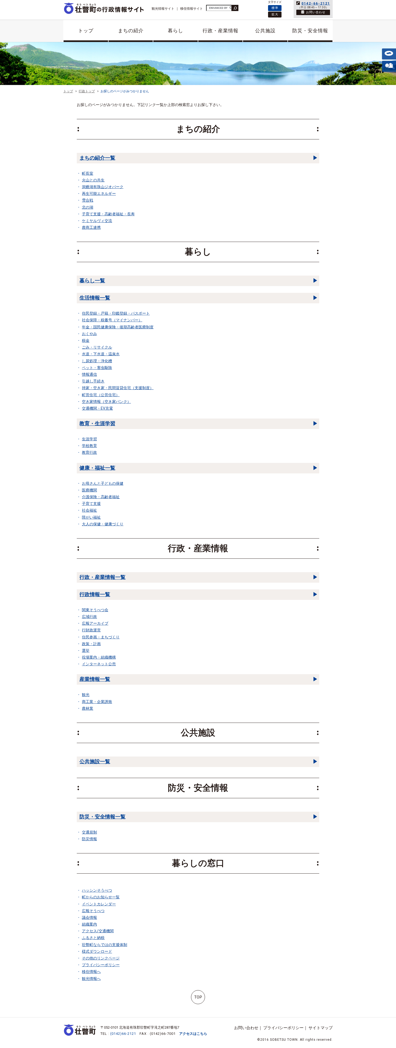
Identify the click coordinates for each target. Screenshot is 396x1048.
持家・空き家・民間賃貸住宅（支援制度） (118, 388)
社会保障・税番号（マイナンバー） (112, 320)
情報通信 (89, 374)
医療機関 (89, 490)
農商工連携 (91, 227)
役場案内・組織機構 (99, 657)
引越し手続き (93, 381)
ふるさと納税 (93, 938)
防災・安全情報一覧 (102, 817)
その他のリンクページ (101, 958)
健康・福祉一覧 (97, 468)
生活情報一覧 (94, 298)
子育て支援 (91, 503)
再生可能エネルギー (99, 193)
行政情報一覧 (94, 594)
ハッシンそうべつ (97, 890)
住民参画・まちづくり (101, 637)
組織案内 (89, 924)
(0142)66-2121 (123, 1034)
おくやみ (89, 334)
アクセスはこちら (193, 1034)
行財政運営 (91, 630)
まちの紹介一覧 (97, 158)
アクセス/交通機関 (98, 931)
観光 (85, 694)
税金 (85, 340)
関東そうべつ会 (95, 610)
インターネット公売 (99, 664)
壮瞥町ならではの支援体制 (104, 945)
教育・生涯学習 (97, 423)
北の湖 (87, 207)
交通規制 (89, 832)
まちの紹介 (131, 30)
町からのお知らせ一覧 (101, 897)
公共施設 (265, 30)
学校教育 (89, 446)
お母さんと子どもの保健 (102, 483)
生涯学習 (89, 439)
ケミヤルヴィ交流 (97, 221)
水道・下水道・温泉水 (101, 354)
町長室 (87, 173)
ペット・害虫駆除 (97, 367)
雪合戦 (87, 200)
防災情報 (89, 839)
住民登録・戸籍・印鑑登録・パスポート (116, 313)
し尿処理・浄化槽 (97, 361)
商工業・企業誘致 (97, 701)
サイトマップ (320, 1027)
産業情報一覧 (94, 679)
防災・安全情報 (310, 30)
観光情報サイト (163, 8)
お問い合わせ (246, 1027)
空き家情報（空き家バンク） (106, 401)
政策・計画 (91, 644)
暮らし (175, 30)
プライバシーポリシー (101, 965)
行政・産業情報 (220, 30)
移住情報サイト (191, 8)
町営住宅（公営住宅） (101, 395)
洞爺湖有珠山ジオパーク (102, 187)
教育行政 (89, 452)
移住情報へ (91, 971)
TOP (198, 997)
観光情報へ (91, 978)
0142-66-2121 (315, 3)
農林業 (87, 708)
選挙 (85, 650)
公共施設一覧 (94, 761)
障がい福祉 (91, 517)
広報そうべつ (93, 911)
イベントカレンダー (99, 904)
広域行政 (89, 616)
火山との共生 (93, 180)
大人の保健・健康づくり (102, 524)
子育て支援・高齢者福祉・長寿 (108, 214)
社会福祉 (89, 510)
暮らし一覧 (92, 280)
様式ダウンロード (97, 951)
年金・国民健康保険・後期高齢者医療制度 (118, 327)
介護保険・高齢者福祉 (101, 497)
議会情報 (89, 917)
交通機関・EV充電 (97, 408)
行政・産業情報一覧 (102, 577)
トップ (85, 30)
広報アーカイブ (95, 623)
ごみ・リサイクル (97, 347)
